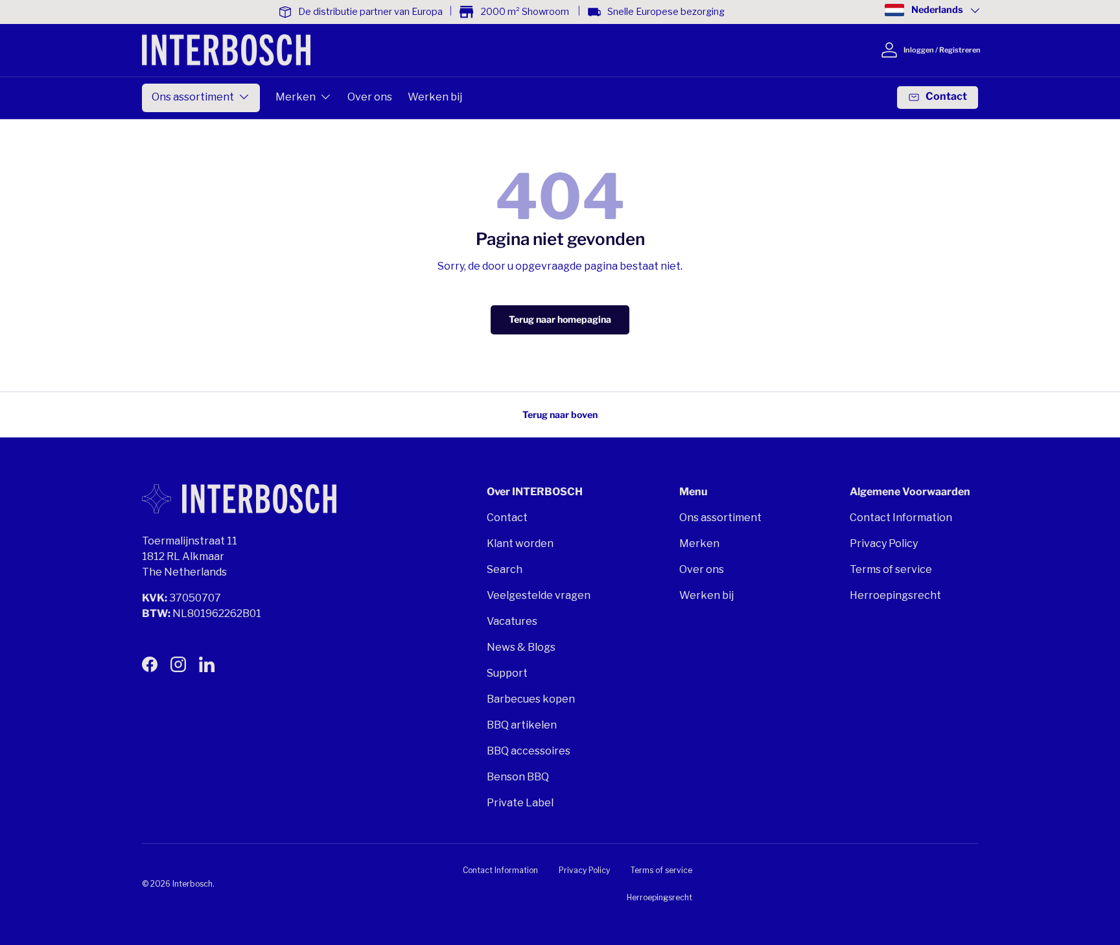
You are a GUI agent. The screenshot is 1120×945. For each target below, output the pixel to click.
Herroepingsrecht (895, 595)
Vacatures (512, 621)
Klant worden (520, 543)
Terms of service (891, 569)
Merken (295, 97)
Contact (507, 517)
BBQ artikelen (522, 725)
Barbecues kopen (531, 699)
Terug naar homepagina (560, 319)
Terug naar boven (560, 414)
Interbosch (192, 884)
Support (507, 673)
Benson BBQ (518, 777)
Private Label (520, 803)
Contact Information (901, 517)
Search (504, 569)
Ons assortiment (193, 97)
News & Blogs (521, 647)
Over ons (369, 97)
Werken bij (435, 97)
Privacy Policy (884, 543)
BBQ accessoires (528, 751)
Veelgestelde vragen (538, 595)
